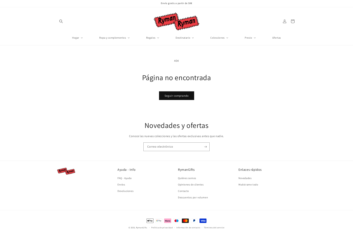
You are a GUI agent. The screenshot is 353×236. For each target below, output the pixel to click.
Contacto (183, 191)
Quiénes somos (187, 178)
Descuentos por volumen (193, 197)
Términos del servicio (214, 227)
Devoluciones (125, 191)
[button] (61, 21)
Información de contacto (188, 227)
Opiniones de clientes (191, 184)
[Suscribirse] (205, 146)
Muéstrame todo (248, 184)
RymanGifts (141, 227)
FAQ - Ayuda (124, 178)
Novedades (245, 178)
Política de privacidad (162, 227)
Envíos (121, 184)
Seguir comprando (177, 95)
